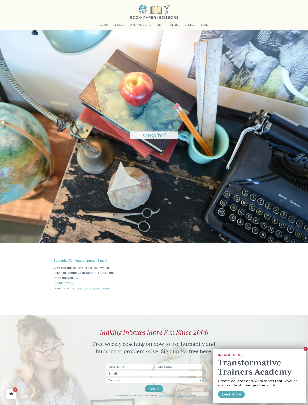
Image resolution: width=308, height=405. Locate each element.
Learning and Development (91, 288)
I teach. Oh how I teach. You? (80, 260)
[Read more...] (64, 283)
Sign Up (154, 388)
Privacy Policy (165, 396)
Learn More (231, 394)
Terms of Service (183, 396)
